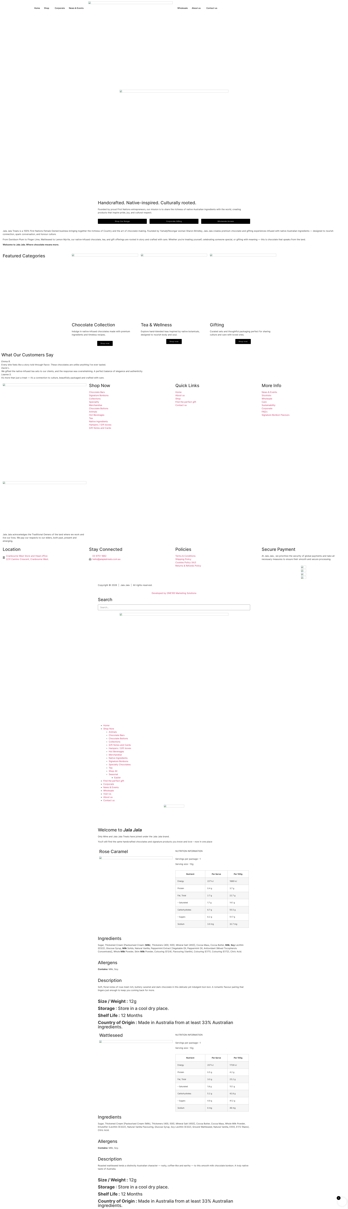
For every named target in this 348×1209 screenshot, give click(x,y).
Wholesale (182, 8)
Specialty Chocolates (120, 764)
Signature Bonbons (118, 761)
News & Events (76, 8)
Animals (113, 732)
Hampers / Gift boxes (120, 748)
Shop (46, 8)
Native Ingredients (118, 758)
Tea (110, 767)
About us (196, 8)
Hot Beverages (116, 751)
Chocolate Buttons (118, 738)
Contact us (211, 8)
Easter (117, 777)
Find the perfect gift (113, 780)
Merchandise (115, 754)
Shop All (113, 771)
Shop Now (99, 385)
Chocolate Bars (117, 735)
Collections (114, 741)
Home (37, 8)
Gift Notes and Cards (120, 745)
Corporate (60, 8)
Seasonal (113, 774)
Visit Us (107, 793)
